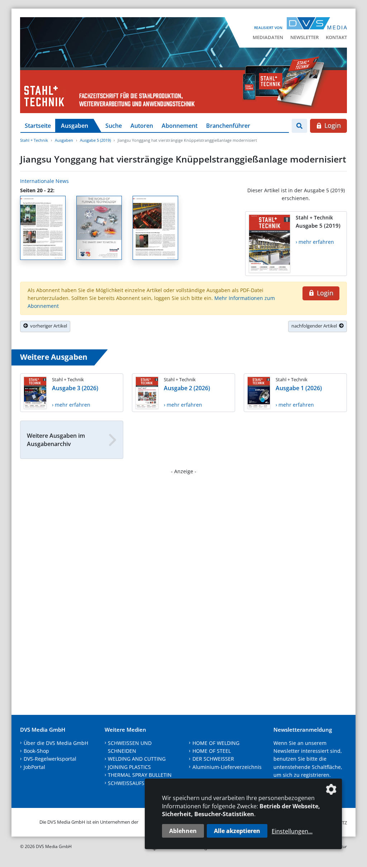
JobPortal (34, 767)
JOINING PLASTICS (129, 767)
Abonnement (179, 126)
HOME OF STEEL (211, 750)
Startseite (38, 126)
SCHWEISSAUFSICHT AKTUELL (143, 783)
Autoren (141, 126)
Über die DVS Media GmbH (56, 743)
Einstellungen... (292, 831)
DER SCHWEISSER (213, 758)
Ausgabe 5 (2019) (95, 140)
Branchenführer (228, 126)
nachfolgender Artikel (315, 326)
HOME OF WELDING (215, 743)
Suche (113, 126)
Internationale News (44, 181)
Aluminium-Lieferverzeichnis (227, 767)
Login (332, 125)
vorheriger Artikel (47, 326)
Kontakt (336, 37)
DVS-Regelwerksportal (50, 758)
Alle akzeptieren (237, 831)
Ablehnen (183, 831)
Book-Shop (36, 750)
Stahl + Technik (34, 140)
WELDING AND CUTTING (137, 758)
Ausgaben (74, 126)
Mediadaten (268, 37)
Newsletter (304, 37)
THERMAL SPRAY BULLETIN (140, 774)
